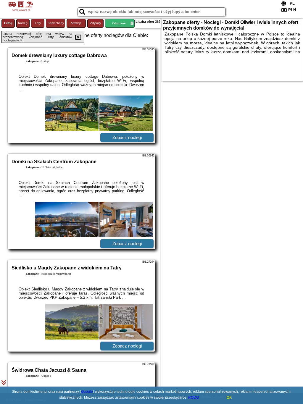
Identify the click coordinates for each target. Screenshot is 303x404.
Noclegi (23, 23)
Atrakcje (76, 23)
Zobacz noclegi (127, 137)
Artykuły (95, 23)
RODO (193, 397)
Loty (38, 23)
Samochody (56, 23)
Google (87, 392)
